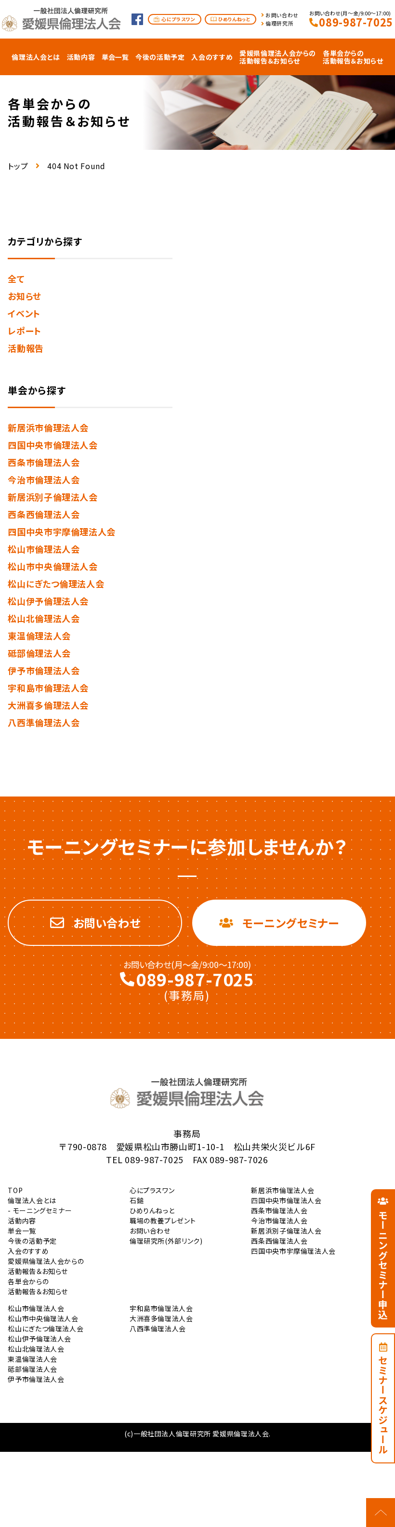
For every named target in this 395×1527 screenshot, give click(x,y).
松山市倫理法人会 (43, 549)
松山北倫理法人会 (43, 618)
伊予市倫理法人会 (43, 670)
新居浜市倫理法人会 (48, 427)
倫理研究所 (279, 23)
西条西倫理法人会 (43, 514)
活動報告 (26, 348)
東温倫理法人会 (39, 635)
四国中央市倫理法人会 (52, 444)
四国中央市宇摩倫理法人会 (62, 531)
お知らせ (24, 296)
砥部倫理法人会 (39, 653)
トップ (18, 165)
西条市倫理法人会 (43, 462)
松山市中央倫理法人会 (52, 566)
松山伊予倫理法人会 (48, 601)
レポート (24, 330)
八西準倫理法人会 (43, 722)
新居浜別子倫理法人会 (52, 497)
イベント (24, 313)
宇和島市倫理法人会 (48, 687)
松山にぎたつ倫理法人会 (56, 583)
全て (16, 278)
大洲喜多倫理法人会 (48, 705)
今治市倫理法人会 (43, 479)
